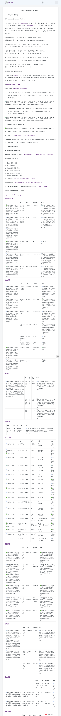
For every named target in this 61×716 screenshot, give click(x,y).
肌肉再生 (7, 677)
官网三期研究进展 (48, 155)
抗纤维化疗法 (9, 198)
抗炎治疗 (7, 280)
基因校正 (7, 544)
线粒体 (7, 624)
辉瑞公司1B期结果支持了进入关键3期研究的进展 (28, 182)
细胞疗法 (7, 422)
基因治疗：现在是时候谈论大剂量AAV (25, 178)
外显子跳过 (8, 437)
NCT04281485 (28, 155)
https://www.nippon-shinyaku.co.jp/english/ (23, 135)
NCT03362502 (43, 186)
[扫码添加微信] (57, 356)
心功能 (7, 373)
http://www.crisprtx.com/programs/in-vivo (16, 195)
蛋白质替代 (8, 712)
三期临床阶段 (38, 155)
